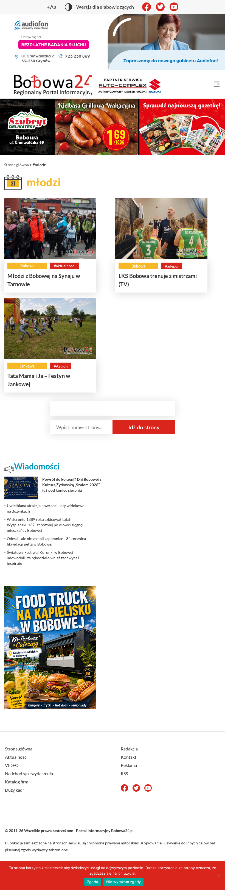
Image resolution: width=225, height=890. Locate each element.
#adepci (171, 266)
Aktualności (16, 757)
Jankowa (27, 366)
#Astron (61, 366)
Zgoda (92, 882)
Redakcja (129, 748)
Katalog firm (16, 781)
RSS (124, 773)
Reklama (129, 765)
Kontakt (128, 757)
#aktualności (64, 265)
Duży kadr (14, 789)
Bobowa (27, 265)
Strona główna (16, 164)
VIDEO (12, 765)
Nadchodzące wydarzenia (29, 773)
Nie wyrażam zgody (123, 882)
